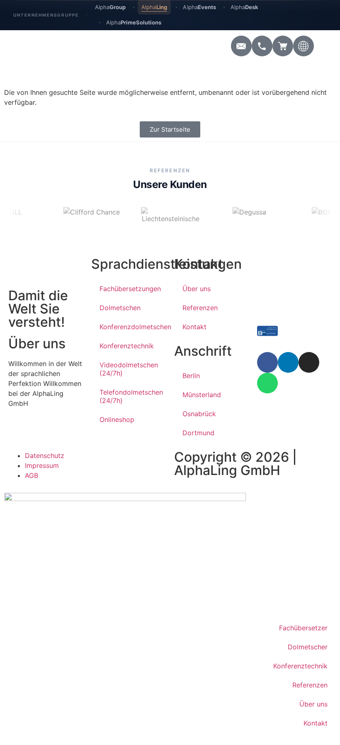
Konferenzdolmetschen (133, 327)
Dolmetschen (120, 308)
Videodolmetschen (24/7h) (129, 369)
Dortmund (198, 433)
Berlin (191, 375)
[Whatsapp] (267, 383)
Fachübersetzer (303, 628)
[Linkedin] (288, 362)
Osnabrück (199, 414)
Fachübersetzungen (130, 288)
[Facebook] (267, 362)
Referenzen (200, 308)
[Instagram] (309, 362)
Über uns (196, 288)
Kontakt (194, 327)
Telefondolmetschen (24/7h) (131, 396)
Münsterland (201, 395)
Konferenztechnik (127, 346)
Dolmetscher (308, 647)
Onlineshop (117, 419)
